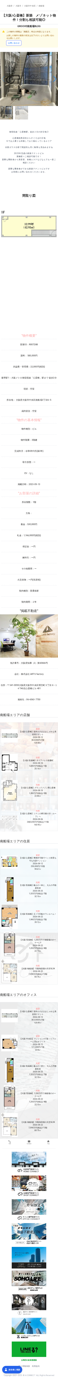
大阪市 (18, 6)
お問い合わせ (14, 43)
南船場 (41, 6)
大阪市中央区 (30, 6)
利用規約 (36, 1366)
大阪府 (9, 6)
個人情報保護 (24, 1366)
